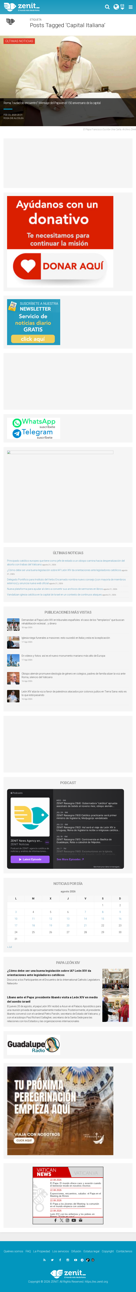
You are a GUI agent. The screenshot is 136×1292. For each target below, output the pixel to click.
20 (68, 925)
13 (68, 918)
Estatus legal (91, 1251)
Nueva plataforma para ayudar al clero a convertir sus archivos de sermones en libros (55, 589)
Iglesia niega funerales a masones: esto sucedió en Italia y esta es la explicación (66, 637)
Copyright (108, 1251)
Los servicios (60, 1251)
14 (85, 918)
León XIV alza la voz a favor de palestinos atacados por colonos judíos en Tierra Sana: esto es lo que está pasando (74, 693)
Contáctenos (124, 1251)
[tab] (50, 1172)
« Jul (9, 947)
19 (50, 925)
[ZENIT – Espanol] (38, 7)
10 (16, 918)
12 (50, 918)
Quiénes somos (13, 1251)
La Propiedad (41, 1251)
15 (102, 918)
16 (120, 918)
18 (33, 925)
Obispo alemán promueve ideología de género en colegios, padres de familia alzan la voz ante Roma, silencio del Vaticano (73, 675)
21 (85, 925)
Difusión (76, 1251)
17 (16, 925)
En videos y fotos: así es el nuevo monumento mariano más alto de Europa (63, 655)
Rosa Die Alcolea (14, 118)
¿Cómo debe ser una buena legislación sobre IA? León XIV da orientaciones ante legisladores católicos (64, 570)
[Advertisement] (68, 163)
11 (33, 918)
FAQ (28, 1251)
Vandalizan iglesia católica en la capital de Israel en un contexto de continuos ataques (54, 594)
